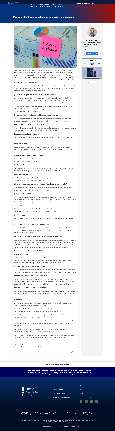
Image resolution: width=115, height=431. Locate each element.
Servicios (34, 6)
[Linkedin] (91, 401)
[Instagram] (81, 401)
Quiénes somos (57, 4)
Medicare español (46, 6)
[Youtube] (96, 401)
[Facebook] (86, 401)
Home (33, 4)
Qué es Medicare (43, 4)
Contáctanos (59, 6)
